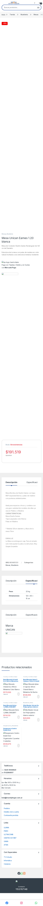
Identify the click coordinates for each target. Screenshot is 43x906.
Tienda (12, 14)
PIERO (6, 831)
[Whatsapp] (36, 903)
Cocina (5, 676)
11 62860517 (8, 772)
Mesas (36, 14)
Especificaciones (34, 482)
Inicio (3, 14)
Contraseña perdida (11, 815)
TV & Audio (8, 857)
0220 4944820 (10, 770)
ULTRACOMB (8, 834)
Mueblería (24, 14)
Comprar (17, 694)
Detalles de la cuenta (11, 812)
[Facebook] (7, 903)
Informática (8, 860)
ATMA (6, 845)
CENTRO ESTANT (10, 838)
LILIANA (6, 827)
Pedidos (7, 808)
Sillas (31, 702)
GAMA (6, 841)
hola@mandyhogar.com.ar (12, 798)
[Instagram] (21, 903)
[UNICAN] (10, 356)
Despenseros (7, 725)
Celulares (7, 864)
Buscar (38, 7)
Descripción (11, 482)
